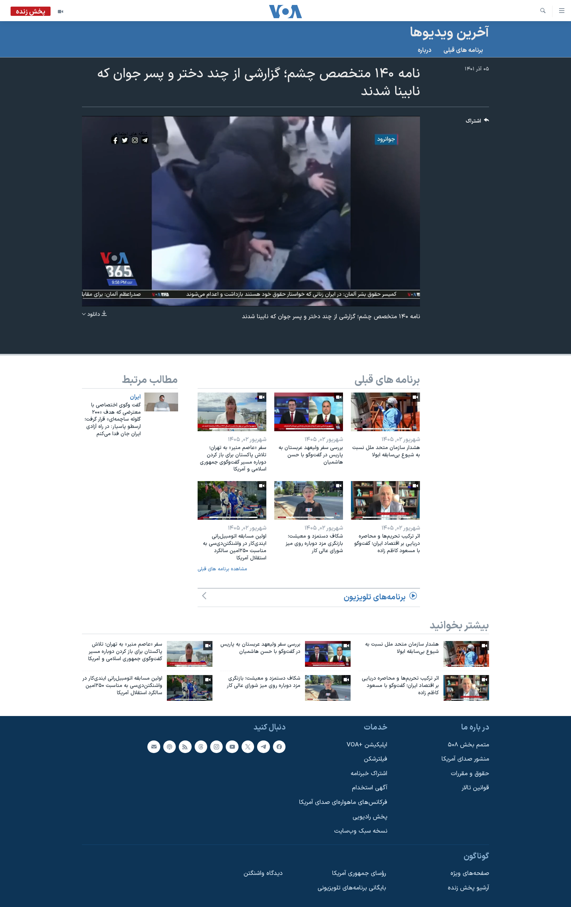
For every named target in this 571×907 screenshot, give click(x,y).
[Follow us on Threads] (201, 746)
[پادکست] (169, 746)
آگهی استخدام (369, 787)
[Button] (477, 123)
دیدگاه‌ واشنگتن (263, 873)
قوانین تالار (475, 787)
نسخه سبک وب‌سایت (360, 831)
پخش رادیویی (370, 816)
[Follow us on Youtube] (232, 746)
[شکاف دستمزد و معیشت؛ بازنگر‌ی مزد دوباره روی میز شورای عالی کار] (308, 500)
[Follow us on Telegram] (263, 746)
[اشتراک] (153, 746)
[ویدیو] (60, 12)
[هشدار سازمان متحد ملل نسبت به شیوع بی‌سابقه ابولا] (385, 412)
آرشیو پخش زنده (468, 888)
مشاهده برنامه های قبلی (222, 569)
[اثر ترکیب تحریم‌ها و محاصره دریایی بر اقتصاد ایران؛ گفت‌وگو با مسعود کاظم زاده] (385, 500)
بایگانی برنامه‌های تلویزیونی (352, 888)
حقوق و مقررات (470, 773)
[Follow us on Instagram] (216, 746)
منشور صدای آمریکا (465, 759)
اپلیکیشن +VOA (367, 744)
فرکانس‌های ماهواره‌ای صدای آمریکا (343, 802)
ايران (135, 397)
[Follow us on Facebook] (279, 746)
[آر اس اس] (185, 746)
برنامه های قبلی (463, 50)
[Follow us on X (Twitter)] (248, 746)
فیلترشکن (375, 759)
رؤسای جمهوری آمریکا (359, 873)
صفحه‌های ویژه (469, 873)
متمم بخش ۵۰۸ (468, 744)
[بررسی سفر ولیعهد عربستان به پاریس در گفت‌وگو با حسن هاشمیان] (308, 412)
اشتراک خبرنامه (369, 773)
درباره (425, 50)
